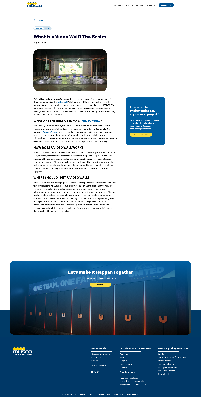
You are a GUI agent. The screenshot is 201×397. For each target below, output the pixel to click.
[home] (35, 5)
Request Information (100, 284)
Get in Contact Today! (140, 134)
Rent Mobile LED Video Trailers (133, 385)
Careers (94, 361)
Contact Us (96, 357)
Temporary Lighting (167, 364)
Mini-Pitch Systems (166, 371)
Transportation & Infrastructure (172, 357)
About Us (124, 354)
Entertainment (164, 361)
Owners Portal (126, 364)
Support (123, 361)
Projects (139, 5)
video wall (63, 102)
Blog (122, 357)
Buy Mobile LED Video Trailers (132, 381)
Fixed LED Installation (129, 378)
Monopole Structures (167, 367)
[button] (118, 5)
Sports (161, 354)
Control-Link (163, 374)
